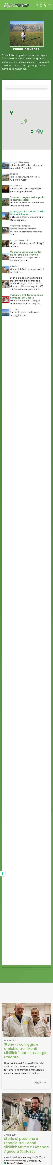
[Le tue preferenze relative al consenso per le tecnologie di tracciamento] (2, 873)
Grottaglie (16, 185)
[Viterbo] (5, 269)
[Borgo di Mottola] (5, 243)
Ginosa (14, 174)
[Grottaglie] (5, 189)
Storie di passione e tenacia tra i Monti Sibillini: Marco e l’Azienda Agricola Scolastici (26, 1145)
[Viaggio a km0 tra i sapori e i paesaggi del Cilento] (5, 299)
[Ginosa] (5, 177)
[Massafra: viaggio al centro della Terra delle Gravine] (5, 256)
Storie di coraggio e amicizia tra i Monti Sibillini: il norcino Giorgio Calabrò (25, 1050)
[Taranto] (5, 312)
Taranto (14, 309)
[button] (11, 113)
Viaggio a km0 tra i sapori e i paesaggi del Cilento (26, 296)
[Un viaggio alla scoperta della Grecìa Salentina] (5, 216)
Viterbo (14, 266)
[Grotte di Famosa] (5, 230)
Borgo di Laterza (19, 162)
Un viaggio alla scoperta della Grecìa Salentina (27, 213)
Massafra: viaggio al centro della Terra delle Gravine (26, 253)
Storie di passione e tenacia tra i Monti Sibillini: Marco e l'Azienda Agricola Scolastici (26, 280)
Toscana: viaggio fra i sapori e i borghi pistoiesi (27, 199)
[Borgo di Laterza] (5, 165)
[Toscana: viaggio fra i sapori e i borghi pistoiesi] (5, 202)
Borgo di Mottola (19, 240)
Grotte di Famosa (20, 225)
